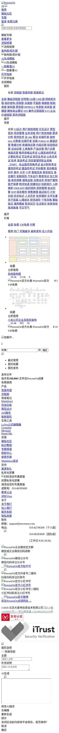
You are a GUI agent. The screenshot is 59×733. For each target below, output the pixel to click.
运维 (35, 141)
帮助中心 (6, 453)
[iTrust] (29, 640)
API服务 (6, 412)
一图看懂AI (8, 66)
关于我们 (6, 504)
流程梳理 (6, 43)
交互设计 (44, 129)
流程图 (18, 92)
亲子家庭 (13, 199)
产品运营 (38, 148)
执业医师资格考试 (29, 164)
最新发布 (36, 231)
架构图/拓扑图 (9, 50)
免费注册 (12, 21)
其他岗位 (48, 172)
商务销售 (16, 180)
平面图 (37, 103)
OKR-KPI (19, 188)
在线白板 (6, 405)
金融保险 (21, 176)
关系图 (48, 107)
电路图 (45, 103)
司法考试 (27, 156)
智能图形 (6, 416)
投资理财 (41, 196)
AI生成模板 (8, 58)
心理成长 (24, 199)
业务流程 (30, 133)
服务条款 (6, 512)
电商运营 (13, 152)
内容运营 (41, 145)
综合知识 (19, 196)
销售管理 (33, 192)
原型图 (20, 107)
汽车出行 (33, 176)
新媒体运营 (28, 145)
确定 (45, 350)
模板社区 (6, 13)
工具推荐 (27, 148)
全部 (4, 99)
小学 (28, 172)
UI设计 (18, 129)
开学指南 (6, 74)
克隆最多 (25, 231)
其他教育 (52, 168)
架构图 (11, 107)
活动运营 (16, 148)
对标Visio (6, 496)
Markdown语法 (9, 461)
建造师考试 (28, 168)
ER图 (33, 99)
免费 (16, 224)
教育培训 (44, 176)
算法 (35, 137)
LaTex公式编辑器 (11, 424)
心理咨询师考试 (47, 152)
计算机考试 (14, 156)
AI (2, 6)
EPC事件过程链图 (34, 111)
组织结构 (30, 188)
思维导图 (27, 92)
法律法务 (38, 180)
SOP (13, 192)
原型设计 (6, 409)
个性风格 (46, 199)
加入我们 (6, 508)
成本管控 (22, 192)
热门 (16, 231)
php (30, 137)
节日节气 (24, 207)
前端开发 (44, 137)
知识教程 (6, 445)
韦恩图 (40, 107)
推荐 (4, 9)
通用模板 (19, 203)
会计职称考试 (48, 164)
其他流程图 (19, 114)
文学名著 (52, 196)
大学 (22, 172)
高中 (16, 172)
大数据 (17, 141)
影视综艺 (30, 203)
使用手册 (6, 457)
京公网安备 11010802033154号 (35, 611)
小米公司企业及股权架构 (22, 320)
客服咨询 (36, 172)
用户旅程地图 (30, 129)
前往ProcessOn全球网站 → (16, 600)
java (10, 141)
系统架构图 (14, 274)
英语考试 (22, 160)
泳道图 (28, 103)
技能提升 (46, 184)
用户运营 (50, 148)
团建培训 (35, 184)
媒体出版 (27, 180)
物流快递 (24, 184)
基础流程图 (13, 99)
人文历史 (30, 196)
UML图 (40, 99)
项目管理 (19, 133)
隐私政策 (6, 515)
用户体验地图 (44, 133)
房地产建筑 (51, 180)
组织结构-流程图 (14, 103)
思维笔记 (38, 92)
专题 (4, 17)
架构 (52, 137)
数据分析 (16, 145)
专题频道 (6, 449)
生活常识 (41, 203)
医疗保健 (13, 184)
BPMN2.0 (29, 107)
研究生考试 (39, 156)
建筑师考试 (14, 168)
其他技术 (19, 137)
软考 (13, 160)
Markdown (7, 401)
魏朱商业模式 (15, 111)
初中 (10, 172)
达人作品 (47, 231)
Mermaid (6, 430)
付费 (32, 224)
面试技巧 (44, 192)
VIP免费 (24, 224)
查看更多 (6, 39)
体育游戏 (52, 203)
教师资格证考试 (28, 152)
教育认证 (6, 492)
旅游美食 (13, 207)
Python (42, 141)
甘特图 (25, 99)
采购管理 (41, 188)
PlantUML (6, 433)
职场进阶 (35, 199)
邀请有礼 (6, 468)
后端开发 (26, 141)
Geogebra (6, 427)
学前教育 (40, 168)
